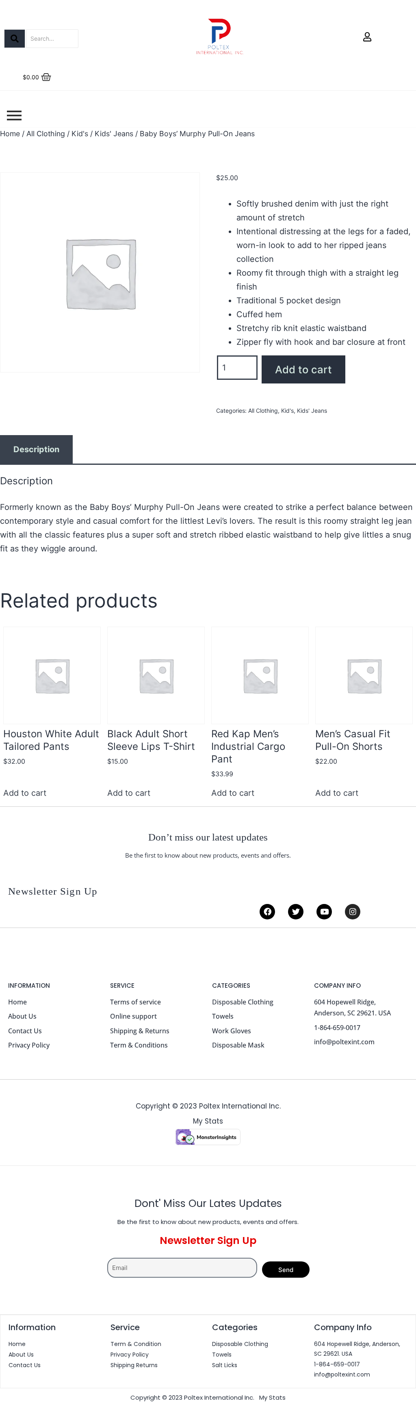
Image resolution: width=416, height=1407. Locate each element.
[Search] (14, 38)
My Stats (208, 1121)
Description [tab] (36, 449)
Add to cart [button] (24, 793)
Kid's (80, 133)
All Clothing (45, 133)
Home (10, 133)
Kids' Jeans (114, 133)
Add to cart (303, 369)
